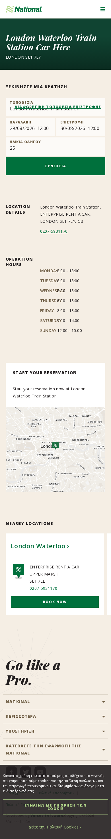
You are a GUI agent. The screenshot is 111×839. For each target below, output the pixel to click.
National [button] (18, 701)
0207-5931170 (54, 231)
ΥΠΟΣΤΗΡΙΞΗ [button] (20, 731)
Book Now (55, 601)
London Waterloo (38, 545)
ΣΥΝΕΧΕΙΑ (55, 166)
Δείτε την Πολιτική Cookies (53, 827)
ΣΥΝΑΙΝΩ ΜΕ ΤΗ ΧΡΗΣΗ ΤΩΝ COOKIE (55, 807)
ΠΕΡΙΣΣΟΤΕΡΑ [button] (21, 716)
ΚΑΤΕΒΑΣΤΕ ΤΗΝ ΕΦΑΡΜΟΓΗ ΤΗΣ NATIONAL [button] (43, 749)
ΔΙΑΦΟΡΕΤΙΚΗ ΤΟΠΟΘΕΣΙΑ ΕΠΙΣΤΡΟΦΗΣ (58, 106)
